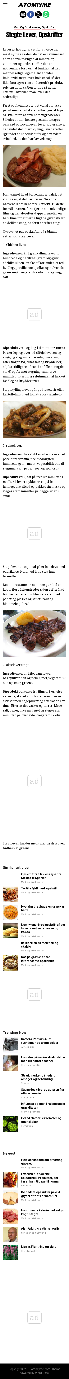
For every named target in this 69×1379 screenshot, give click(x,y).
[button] (5, 4)
